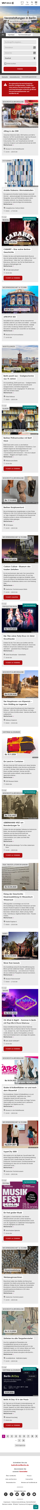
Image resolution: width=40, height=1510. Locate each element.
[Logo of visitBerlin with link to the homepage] (7, 3)
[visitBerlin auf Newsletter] (34, 1494)
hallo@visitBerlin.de (20, 1465)
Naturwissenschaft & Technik (15, 287)
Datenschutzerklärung (18, 1502)
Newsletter (23, 1471)
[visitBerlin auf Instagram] (23, 1494)
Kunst (5, 934)
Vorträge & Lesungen (11, 732)
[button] (27, 3)
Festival (6, 1183)
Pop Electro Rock (10, 607)
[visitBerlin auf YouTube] (17, 1494)
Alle (3, 35)
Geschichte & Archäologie (13, 102)
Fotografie (7, 161)
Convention (29, 1479)
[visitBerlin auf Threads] (11, 1494)
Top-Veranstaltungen (24, 35)
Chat (35, 1507)
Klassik (6, 409)
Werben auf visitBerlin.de (29, 1482)
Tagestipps (11, 35)
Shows (5, 991)
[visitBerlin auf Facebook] (6, 1494)
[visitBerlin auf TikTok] (28, 1494)
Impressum (7, 1502)
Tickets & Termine (13, 278)
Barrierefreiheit (31, 1502)
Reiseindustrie (11, 1482)
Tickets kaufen (12, 597)
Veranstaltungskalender (20, 21)
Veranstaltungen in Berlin (20, 18)
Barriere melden (7, 1504)
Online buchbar (11, 63)
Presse (29, 1475)
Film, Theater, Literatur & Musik (15, 865)
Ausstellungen (9, 347)
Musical (6, 220)
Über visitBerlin (11, 1475)
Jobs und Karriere (11, 1479)
